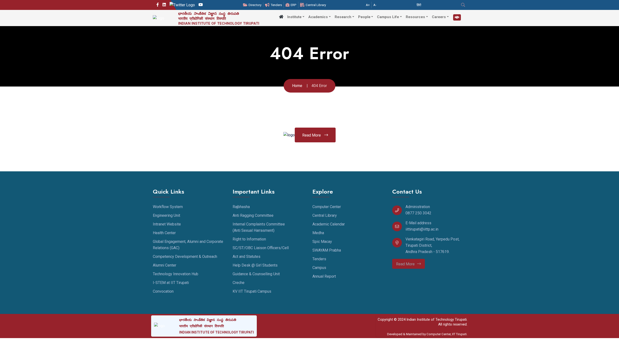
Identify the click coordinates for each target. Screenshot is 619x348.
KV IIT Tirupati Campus (252, 291)
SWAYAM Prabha (326, 250)
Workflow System (168, 206)
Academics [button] (318, 17)
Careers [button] (439, 17)
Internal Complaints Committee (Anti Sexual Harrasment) (259, 227)
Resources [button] (415, 17)
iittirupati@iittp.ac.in (421, 229)
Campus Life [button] (388, 17)
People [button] (364, 17)
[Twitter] (182, 5)
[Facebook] (157, 5)
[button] (281, 16)
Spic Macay (322, 241)
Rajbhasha (241, 206)
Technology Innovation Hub (175, 274)
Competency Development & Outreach (185, 256)
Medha (318, 233)
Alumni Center (164, 265)
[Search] (463, 5)
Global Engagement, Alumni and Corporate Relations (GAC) (188, 244)
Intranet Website (167, 224)
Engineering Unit (166, 215)
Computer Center (326, 206)
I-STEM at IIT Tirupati (171, 282)
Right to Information (249, 239)
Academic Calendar (328, 224)
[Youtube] (201, 5)
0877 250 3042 (418, 213)
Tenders (276, 5)
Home (297, 85)
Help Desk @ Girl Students (255, 265)
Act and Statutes (246, 256)
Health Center (164, 233)
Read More (312, 135)
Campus (319, 267)
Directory (255, 5)
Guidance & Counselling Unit (256, 274)
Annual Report (324, 276)
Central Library (316, 5)
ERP (293, 5)
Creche (238, 282)
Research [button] (343, 17)
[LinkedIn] (164, 5)
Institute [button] (294, 17)
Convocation (163, 291)
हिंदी (419, 5)
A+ (368, 5)
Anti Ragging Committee (253, 215)
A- (374, 5)
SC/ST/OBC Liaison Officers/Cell (261, 248)
